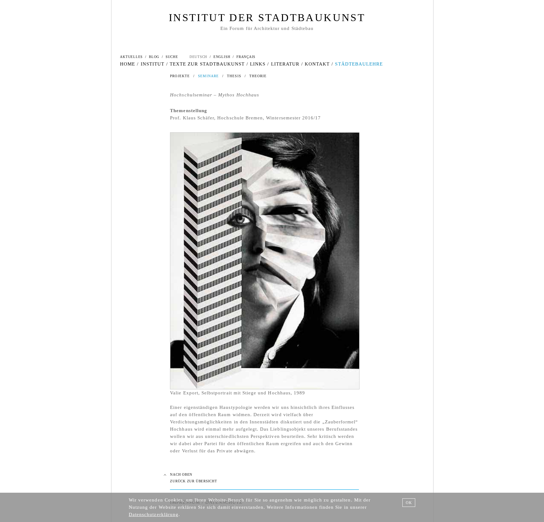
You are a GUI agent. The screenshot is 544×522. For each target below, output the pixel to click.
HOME (127, 63)
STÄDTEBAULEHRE (359, 63)
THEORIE (258, 76)
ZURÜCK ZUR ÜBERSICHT (193, 481)
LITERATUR (285, 63)
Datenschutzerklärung (153, 514)
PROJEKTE (180, 76)
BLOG (154, 57)
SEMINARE (208, 76)
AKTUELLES (131, 57)
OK (409, 503)
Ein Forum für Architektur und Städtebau (267, 28)
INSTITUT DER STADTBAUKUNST (267, 17)
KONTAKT (317, 63)
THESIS (234, 76)
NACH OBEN (181, 474)
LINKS (257, 63)
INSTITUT (152, 63)
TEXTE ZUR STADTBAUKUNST (207, 63)
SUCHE (172, 57)
